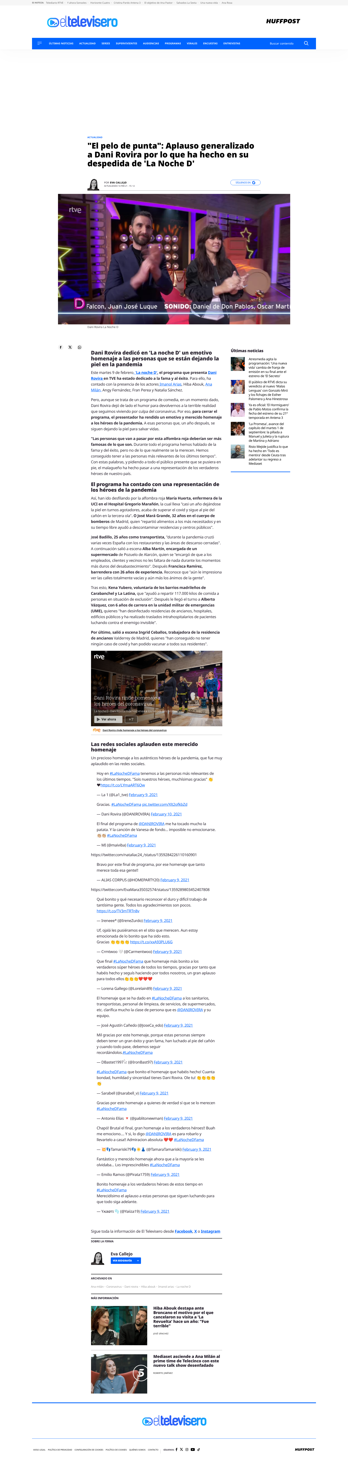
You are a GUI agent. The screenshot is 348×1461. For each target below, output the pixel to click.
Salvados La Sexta (186, 2)
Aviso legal (39, 1450)
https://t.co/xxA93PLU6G (151, 942)
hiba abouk (148, 1287)
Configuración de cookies (89, 1450)
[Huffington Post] (283, 21)
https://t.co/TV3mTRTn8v (118, 911)
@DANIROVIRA (152, 823)
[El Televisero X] (181, 1450)
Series (106, 43)
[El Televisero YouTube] (193, 1450)
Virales (192, 43)
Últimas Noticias (61, 43)
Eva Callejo (118, 182)
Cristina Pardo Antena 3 (127, 2)
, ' (145, 372)
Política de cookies (116, 1450)
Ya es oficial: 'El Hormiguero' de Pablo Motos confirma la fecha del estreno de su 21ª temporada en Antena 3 (269, 411)
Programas (173, 43)
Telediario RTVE (55, 2)
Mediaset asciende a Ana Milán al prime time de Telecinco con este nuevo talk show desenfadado (186, 1361)
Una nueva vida (209, 2)
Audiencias (151, 43)
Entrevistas (232, 43)
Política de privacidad (60, 1450)
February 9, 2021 (143, 794)
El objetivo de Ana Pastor (158, 2)
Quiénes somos (137, 1450)
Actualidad (87, 43)
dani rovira (131, 1287)
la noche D (184, 1287)
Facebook (183, 1231)
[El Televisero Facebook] (176, 1450)
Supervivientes (126, 43)
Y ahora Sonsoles (77, 2)
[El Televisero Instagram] (186, 1450)
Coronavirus (114, 1287)
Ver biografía (122, 1260)
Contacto (153, 1450)
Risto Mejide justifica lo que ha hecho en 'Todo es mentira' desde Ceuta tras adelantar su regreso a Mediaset (268, 455)
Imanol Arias (170, 384)
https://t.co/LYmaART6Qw (122, 785)
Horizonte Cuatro (100, 2)
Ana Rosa (227, 2)
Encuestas (210, 43)
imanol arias (166, 1287)
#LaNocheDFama (125, 773)
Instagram (210, 1231)
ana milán (97, 1287)
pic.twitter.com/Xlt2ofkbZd (164, 804)
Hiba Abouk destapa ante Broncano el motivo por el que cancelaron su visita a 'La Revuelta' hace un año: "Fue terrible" (183, 1317)
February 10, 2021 (166, 814)
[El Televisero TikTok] (198, 1450)
